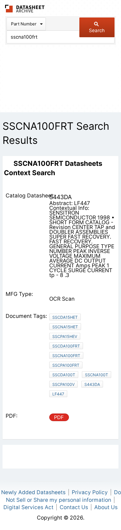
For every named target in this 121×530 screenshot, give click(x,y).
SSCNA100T (96, 374)
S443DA (92, 384)
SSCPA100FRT (65, 365)
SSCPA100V (63, 384)
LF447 (58, 394)
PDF (59, 417)
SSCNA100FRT (66, 355)
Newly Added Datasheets (33, 492)
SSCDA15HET (65, 317)
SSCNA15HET (65, 326)
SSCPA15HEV (64, 336)
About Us (106, 507)
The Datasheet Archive (25, 8)
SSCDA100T (63, 374)
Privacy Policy (90, 492)
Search (97, 30)
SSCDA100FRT (66, 346)
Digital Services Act (28, 507)
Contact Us (74, 507)
